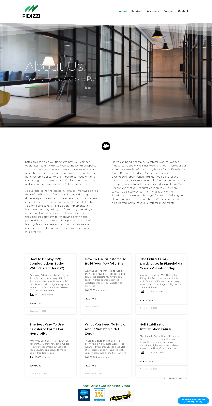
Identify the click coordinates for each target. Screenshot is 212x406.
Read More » (36, 303)
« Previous (170, 378)
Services (136, 11)
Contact (183, 11)
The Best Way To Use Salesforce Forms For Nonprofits (47, 329)
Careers (168, 11)
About (123, 11)
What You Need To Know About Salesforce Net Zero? (105, 329)
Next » (183, 378)
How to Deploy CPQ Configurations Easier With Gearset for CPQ (47, 263)
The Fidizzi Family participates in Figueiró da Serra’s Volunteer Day (161, 263)
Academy (153, 11)
